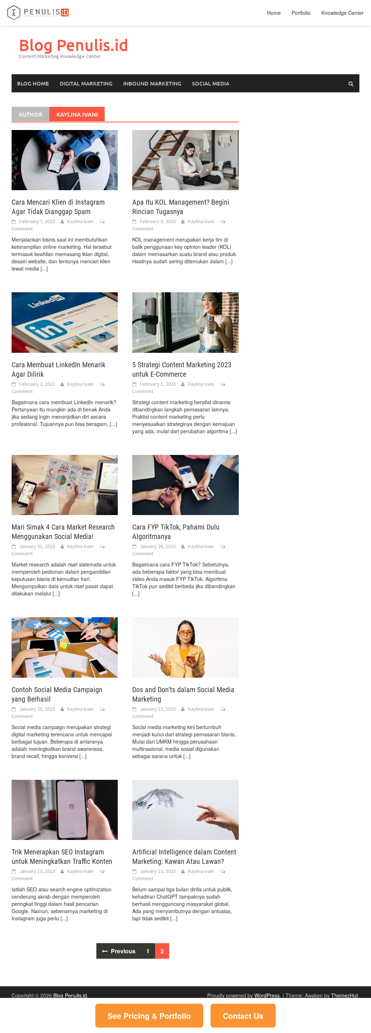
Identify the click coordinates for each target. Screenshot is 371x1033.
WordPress (267, 995)
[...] (44, 268)
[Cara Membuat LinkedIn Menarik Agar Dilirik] (65, 321)
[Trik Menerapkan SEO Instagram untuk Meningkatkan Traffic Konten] (65, 809)
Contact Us (243, 1015)
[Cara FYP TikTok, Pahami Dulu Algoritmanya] (185, 484)
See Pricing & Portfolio (149, 1015)
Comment (22, 228)
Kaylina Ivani (80, 221)
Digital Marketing (86, 83)
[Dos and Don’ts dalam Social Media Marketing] (185, 646)
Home (274, 12)
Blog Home (33, 83)
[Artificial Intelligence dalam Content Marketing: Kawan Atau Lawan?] (185, 809)
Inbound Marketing (152, 83)
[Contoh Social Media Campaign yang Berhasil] (65, 646)
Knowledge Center (342, 12)
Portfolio (301, 12)
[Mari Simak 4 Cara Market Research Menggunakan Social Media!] (65, 484)
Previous (122, 951)
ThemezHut (344, 995)
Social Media (210, 83)
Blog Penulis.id (73, 45)
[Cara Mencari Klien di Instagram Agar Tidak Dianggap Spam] (65, 159)
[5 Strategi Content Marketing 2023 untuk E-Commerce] (185, 321)
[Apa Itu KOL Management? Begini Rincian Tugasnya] (185, 159)
